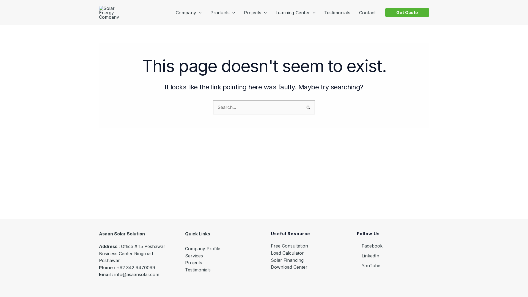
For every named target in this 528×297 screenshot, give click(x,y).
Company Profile (202, 248)
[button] (407, 12)
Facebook (371, 246)
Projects (193, 262)
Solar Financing (287, 260)
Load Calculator (287, 253)
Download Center (289, 267)
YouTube (370, 265)
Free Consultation (289, 246)
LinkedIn (369, 255)
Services (194, 255)
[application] (199, 13)
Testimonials (198, 270)
